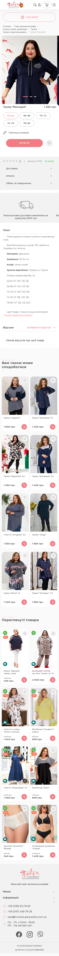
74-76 (10, 123)
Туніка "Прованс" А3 (42, 593)
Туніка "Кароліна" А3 (14, 476)
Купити (24, 143)
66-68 (27, 115)
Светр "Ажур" (39, 534)
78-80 (27, 123)
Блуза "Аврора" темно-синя (12, 672)
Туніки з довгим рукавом (18, 315)
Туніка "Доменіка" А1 (42, 418)
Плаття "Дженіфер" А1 (15, 787)
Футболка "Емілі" (40, 787)
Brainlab (40, 950)
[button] (35, 5)
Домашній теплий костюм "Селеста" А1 (43, 672)
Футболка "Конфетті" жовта (43, 730)
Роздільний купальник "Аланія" (43, 847)
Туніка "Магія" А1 (12, 593)
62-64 (10, 115)
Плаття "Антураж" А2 (15, 534)
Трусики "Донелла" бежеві (13, 847)
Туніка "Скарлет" (12, 418)
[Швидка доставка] (15, 649)
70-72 (43, 115)
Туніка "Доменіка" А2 (43, 476)
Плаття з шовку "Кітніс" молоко (12, 730)
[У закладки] (49, 143)
